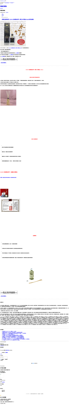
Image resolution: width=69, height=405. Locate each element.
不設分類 (7, 12)
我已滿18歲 (2, 403)
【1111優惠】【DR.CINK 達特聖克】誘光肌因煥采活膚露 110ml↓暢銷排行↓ (12, 335)
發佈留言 (2, 360)
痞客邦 (7, 350)
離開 (4, 403)
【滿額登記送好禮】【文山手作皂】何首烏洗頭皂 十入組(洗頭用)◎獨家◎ (12, 332)
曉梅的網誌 (3, 6)
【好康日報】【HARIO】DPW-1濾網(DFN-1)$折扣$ (9, 331)
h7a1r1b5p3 (2, 345)
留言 (8, 350)
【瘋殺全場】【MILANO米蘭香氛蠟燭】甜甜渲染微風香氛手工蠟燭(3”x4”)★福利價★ (14, 333)
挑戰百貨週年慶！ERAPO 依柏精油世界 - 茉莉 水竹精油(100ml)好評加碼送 (18, 19)
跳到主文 (1, 8)
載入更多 (2, 355)
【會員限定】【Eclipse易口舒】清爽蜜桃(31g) (8, 334)
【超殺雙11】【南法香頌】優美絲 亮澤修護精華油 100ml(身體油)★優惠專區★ (13, 336)
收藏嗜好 (6, 352)
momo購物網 (11, 54)
